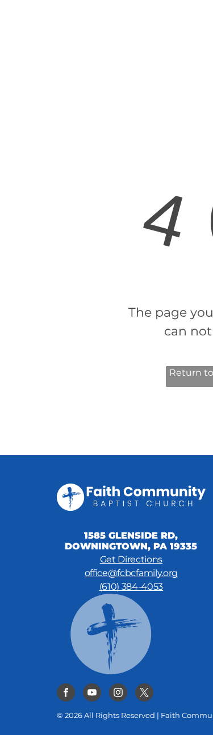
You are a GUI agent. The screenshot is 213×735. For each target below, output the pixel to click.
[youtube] (92, 693)
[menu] (196, 17)
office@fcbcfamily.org (131, 573)
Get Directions (131, 559)
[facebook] (66, 693)
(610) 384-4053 (131, 586)
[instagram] (118, 693)
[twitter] (144, 693)
